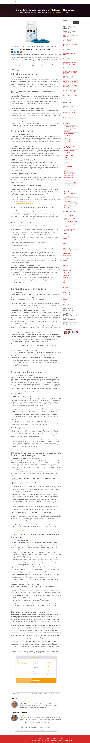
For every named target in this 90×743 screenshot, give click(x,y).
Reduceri (48, 666)
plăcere (74, 184)
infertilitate (75, 169)
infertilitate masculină (68, 175)
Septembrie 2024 (66, 277)
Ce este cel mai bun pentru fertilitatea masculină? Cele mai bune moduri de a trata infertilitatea (36, 730)
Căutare (65, 20)
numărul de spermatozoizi (70, 193)
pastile (70, 184)
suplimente (67, 201)
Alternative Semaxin (19, 530)
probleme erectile (68, 159)
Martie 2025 (65, 265)
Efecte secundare (49, 670)
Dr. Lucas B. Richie (27, 46)
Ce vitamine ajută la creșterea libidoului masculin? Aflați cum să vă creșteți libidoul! (70, 35)
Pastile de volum (67, 205)
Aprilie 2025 (65, 263)
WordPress (69, 740)
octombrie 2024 (66, 275)
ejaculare (73, 129)
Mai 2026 (65, 238)
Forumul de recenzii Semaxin (21, 449)
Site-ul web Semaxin (19, 608)
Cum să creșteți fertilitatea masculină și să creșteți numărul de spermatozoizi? (71, 218)
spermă (74, 186)
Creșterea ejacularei (67, 115)
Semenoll (69, 188)
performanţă (66, 184)
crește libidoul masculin (68, 169)
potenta (66, 186)
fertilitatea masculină (69, 173)
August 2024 (65, 280)
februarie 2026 (66, 245)
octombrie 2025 (66, 253)
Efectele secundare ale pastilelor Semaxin (24, 285)
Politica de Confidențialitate (44, 738)
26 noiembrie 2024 (16, 46)
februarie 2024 (66, 292)
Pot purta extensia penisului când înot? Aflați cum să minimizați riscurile (70, 53)
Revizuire (22, 663)
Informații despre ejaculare (69, 112)
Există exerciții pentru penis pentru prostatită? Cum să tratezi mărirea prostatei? (70, 44)
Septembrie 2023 (66, 302)
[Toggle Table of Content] (17, 70)
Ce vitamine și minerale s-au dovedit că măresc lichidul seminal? (36, 727)
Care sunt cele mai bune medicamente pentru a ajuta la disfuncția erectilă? (69, 62)
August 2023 (65, 304)
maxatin (76, 175)
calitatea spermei (69, 199)
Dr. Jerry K (22, 715)
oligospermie (66, 180)
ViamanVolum (74, 201)
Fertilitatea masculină (67, 117)
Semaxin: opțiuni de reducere (21, 368)
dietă (77, 126)
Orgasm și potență (67, 119)
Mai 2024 (65, 285)
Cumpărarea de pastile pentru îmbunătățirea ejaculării (35, 12)
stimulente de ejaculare (21, 693)
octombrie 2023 (66, 299)
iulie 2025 (65, 258)
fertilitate (66, 162)
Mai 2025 (65, 260)
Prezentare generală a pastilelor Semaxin (24, 203)
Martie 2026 (65, 243)
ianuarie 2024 (66, 294)
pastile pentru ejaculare (49, 693)
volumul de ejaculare (68, 156)
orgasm (73, 180)
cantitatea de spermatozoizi (69, 126)
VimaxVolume (66, 203)
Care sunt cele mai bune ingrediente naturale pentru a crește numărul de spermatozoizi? (71, 229)
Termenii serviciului (31, 738)
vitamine (71, 203)
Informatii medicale (67, 177)
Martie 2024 (65, 289)
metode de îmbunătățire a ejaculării (69, 139)
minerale (73, 177)
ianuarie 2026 (66, 248)
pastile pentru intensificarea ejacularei (35, 693)
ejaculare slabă (66, 207)
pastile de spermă (71, 196)
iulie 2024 (65, 282)
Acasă (21, 12)
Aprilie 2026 (65, 241)
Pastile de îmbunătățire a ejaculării (70, 110)
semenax (65, 188)
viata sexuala (75, 188)
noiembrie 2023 (66, 297)
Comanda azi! (36, 680)
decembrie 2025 (66, 250)
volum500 (75, 203)
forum (48, 662)
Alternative (49, 674)
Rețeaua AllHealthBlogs (58, 738)
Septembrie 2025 (66, 255)
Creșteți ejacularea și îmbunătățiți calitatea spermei (39, 740)
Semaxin (57, 693)
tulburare (66, 129)
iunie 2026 (65, 236)
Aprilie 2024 (65, 287)
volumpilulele (74, 205)
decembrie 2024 (66, 270)
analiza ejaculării (66, 131)
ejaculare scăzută (66, 171)
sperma (66, 191)
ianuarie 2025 (66, 267)
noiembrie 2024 (66, 272)
